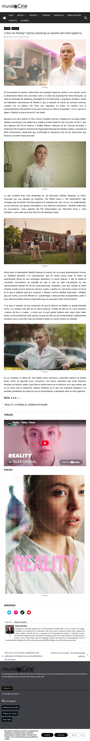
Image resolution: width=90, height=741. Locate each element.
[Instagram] (16, 612)
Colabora (25, 20)
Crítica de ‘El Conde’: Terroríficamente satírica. (68, 655)
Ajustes (74, 735)
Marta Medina (25, 37)
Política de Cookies (10, 713)
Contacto (13, 20)
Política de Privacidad (10, 707)
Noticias (33, 15)
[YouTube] (29, 612)
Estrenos (46, 15)
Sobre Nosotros (74, 15)
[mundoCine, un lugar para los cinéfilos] (4, 18)
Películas (15, 28)
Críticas (20, 15)
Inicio (11, 15)
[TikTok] (22, 612)
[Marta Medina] (9, 626)
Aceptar (47, 735)
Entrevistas (59, 15)
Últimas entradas (20, 622)
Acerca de (8, 622)
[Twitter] (9, 612)
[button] (25, 15)
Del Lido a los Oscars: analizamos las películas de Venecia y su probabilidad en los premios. (23, 656)
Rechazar (61, 735)
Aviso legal (7, 720)
